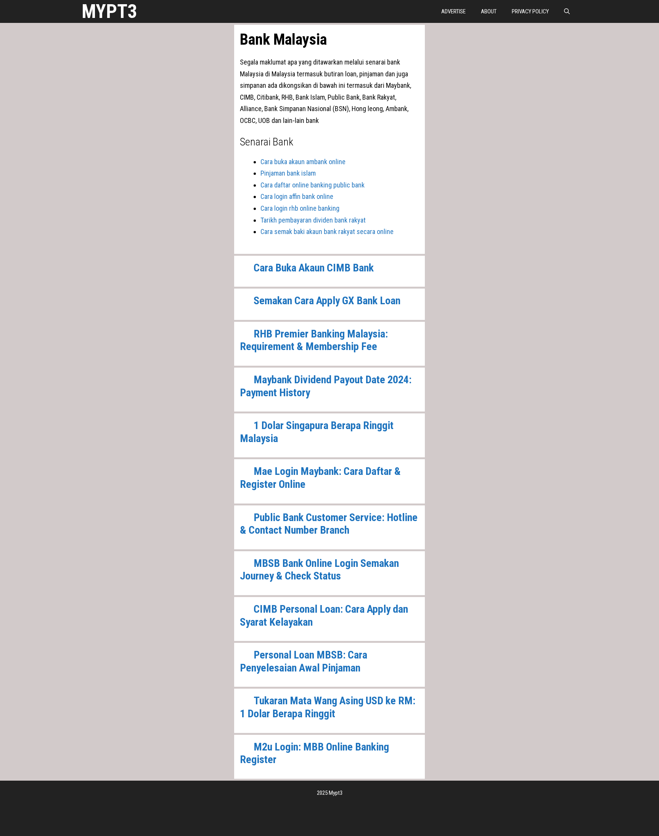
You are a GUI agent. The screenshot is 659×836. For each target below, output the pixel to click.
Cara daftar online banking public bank (312, 185)
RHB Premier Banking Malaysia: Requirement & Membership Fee (314, 340)
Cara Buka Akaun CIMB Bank (314, 267)
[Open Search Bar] (566, 11)
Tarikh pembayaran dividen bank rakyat (313, 220)
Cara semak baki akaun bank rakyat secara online (327, 232)
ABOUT (489, 11)
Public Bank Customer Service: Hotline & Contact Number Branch (329, 524)
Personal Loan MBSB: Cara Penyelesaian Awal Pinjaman (303, 661)
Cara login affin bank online (296, 196)
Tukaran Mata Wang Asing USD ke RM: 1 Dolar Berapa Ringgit (327, 707)
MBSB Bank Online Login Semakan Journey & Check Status (319, 570)
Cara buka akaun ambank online (303, 162)
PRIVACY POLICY (530, 11)
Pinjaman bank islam (288, 173)
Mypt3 (109, 11)
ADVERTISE (453, 11)
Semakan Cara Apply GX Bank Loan (327, 300)
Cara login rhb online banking (299, 208)
